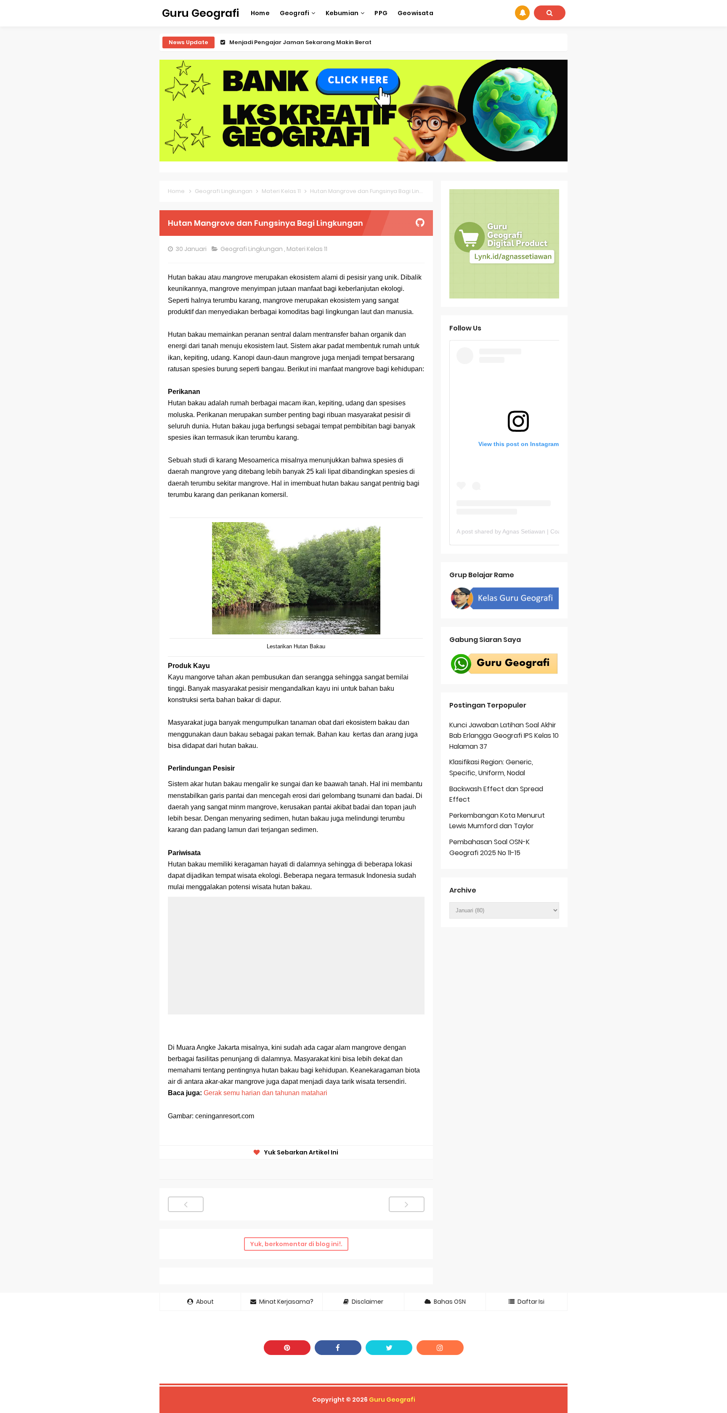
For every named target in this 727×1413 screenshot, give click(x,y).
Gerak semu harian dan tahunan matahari (265, 1092)
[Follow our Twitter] (389, 1347)
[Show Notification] (522, 12)
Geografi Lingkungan (252, 249)
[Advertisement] (296, 955)
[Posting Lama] (407, 1204)
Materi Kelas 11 (308, 249)
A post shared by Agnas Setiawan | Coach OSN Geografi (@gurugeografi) (554, 531)
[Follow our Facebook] (338, 1347)
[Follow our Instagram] (440, 1347)
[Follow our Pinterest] (287, 1347)
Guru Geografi (392, 1399)
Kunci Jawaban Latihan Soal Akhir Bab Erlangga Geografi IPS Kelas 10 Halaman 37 (504, 735)
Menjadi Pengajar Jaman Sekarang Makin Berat (300, 42)
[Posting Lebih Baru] (186, 1204)
